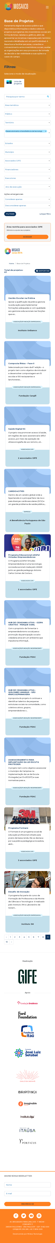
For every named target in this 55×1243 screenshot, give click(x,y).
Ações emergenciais (13, 194)
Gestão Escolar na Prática (21, 298)
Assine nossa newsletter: (18, 1176)
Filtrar (10, 214)
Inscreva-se (27, 1204)
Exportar (44, 271)
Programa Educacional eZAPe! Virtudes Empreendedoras (24, 556)
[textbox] (27, 187)
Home (11, 264)
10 (7, 942)
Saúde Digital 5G (16, 429)
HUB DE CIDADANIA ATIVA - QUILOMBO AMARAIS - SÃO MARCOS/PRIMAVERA (22, 692)
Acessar (27, 237)
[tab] (14, 82)
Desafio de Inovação (18, 892)
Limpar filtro (45, 214)
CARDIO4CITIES (16, 491)
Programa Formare (18, 828)
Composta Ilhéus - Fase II (21, 363)
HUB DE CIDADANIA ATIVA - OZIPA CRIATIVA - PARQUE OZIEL (25, 624)
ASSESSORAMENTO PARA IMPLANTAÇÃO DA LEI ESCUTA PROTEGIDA (23, 762)
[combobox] (27, 105)
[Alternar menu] (47, 7)
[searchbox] (26, 105)
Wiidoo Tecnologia (34, 1234)
